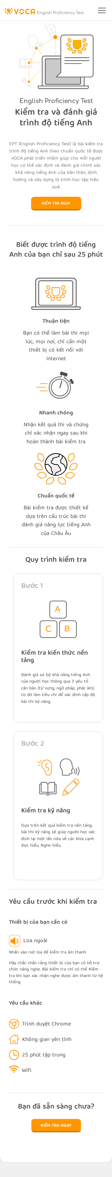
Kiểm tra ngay (56, 203)
